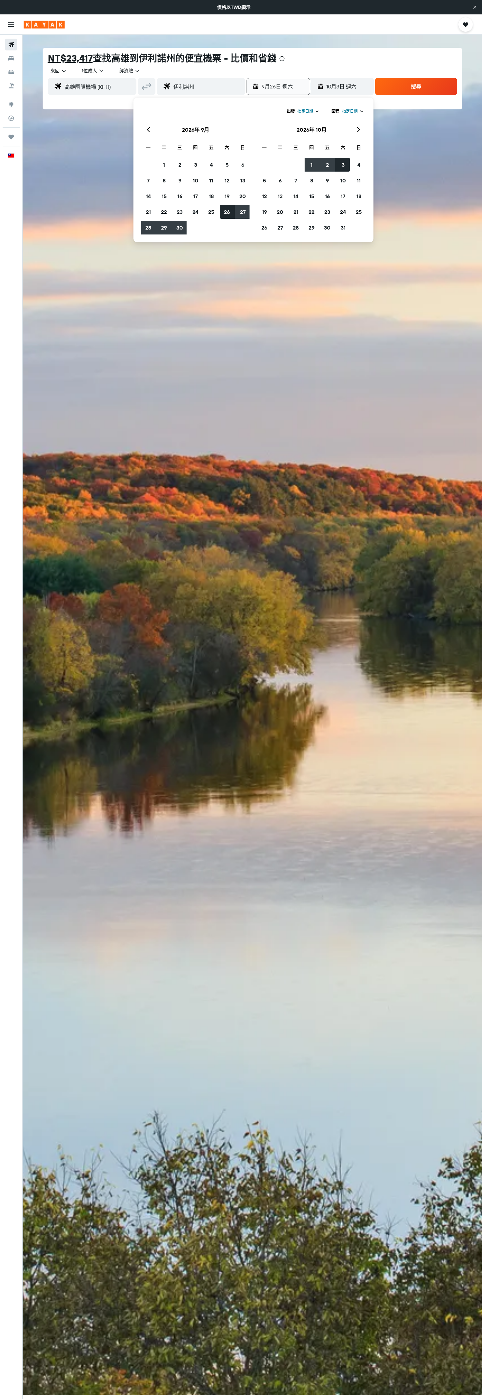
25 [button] (211, 212)
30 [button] (179, 227)
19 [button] (227, 196)
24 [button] (195, 212)
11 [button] (211, 180)
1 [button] (164, 164)
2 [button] (179, 164)
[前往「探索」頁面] (11, 104)
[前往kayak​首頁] (44, 24)
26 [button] (227, 212)
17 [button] (195, 196)
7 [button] (148, 180)
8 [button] (164, 180)
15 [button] (164, 196)
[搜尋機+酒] (11, 85)
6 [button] (242, 164)
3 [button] (195, 164)
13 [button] (242, 180)
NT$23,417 (70, 58)
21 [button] (148, 212)
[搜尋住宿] (11, 58)
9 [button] (179, 180)
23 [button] (180, 212)
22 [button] (164, 212)
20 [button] (242, 196)
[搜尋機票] (11, 44)
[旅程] (11, 136)
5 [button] (227, 164)
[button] (475, 7)
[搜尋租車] (11, 72)
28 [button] (148, 227)
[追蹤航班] (11, 118)
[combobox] (59, 70)
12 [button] (227, 180)
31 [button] (343, 227)
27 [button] (243, 212)
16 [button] (179, 196)
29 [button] (164, 227)
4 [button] (211, 164)
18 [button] (211, 196)
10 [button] (195, 180)
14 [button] (148, 196)
